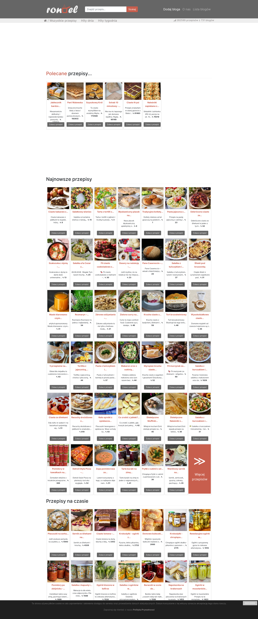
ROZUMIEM (250, 603)
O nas (186, 9)
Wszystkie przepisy (63, 20)
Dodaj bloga (171, 9)
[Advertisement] (129, 47)
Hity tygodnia (107, 20)
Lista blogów (202, 9)
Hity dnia (87, 20)
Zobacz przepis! (56, 124)
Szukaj (132, 9)
